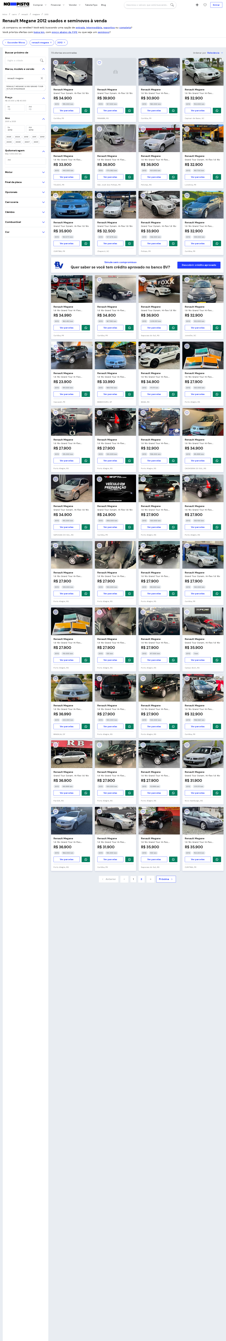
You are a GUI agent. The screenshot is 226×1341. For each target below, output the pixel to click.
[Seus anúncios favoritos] (205, 5)
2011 (34, 137)
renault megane (40, 42)
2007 (27, 142)
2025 (8, 137)
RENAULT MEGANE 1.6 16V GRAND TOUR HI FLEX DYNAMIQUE (24, 87)
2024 (17, 137)
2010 (42, 137)
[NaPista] (16, 4)
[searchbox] (150, 5)
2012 (60, 42)
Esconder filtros (16, 42)
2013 (26, 137)
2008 (18, 142)
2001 (36, 142)
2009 (9, 142)
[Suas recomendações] (197, 5)
